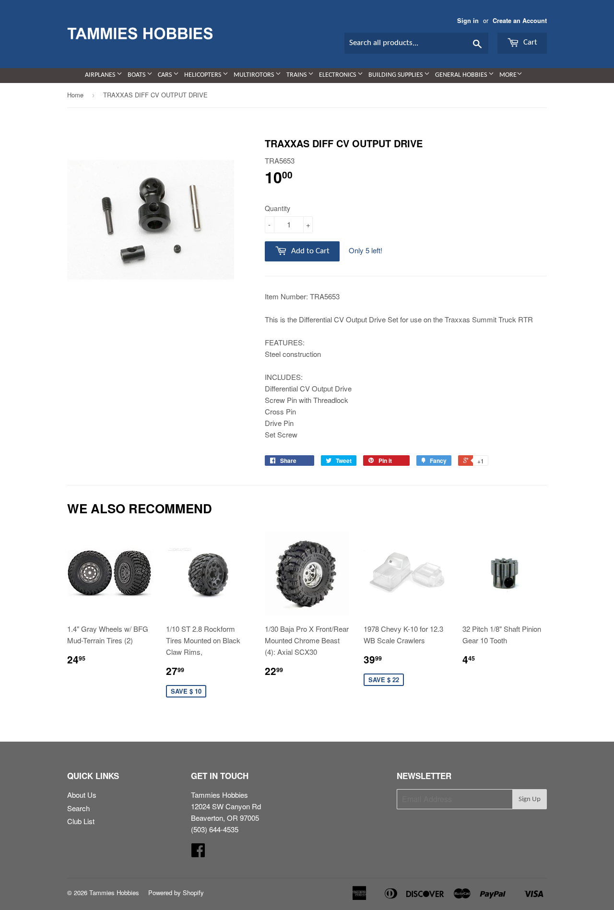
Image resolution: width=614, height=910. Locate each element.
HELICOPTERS (203, 75)
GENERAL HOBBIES (461, 75)
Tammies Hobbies (114, 892)
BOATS (137, 75)
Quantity (277, 208)
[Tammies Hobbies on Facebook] (198, 853)
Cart (529, 42)
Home (75, 94)
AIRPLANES (101, 75)
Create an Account (520, 20)
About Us (81, 795)
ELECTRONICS (338, 75)
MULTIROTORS (254, 75)
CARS (165, 75)
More (508, 75)
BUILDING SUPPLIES (396, 75)
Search (78, 808)
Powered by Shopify (176, 892)
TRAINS (297, 75)
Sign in (468, 20)
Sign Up (530, 799)
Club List (80, 821)
